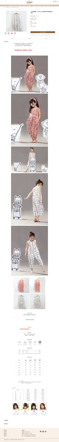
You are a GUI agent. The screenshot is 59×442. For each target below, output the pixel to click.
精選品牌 (19, 5)
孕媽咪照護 (28, 5)
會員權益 (43, 5)
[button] (28, 21)
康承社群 (39, 5)
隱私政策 (5, 435)
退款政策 (5, 434)
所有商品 (11, 5)
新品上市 (15, 5)
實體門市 (48, 5)
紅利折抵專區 (34, 5)
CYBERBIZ (22, 439)
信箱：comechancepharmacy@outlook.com (28, 434)
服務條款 (5, 433)
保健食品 (24, 5)
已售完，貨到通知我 (43, 32)
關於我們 (5, 431)
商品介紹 (12, 38)
